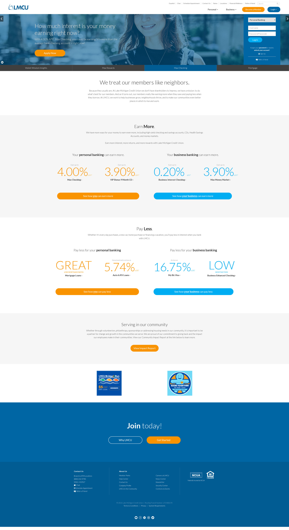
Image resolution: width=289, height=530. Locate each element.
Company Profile (125, 485)
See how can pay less (97, 291)
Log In (255, 40)
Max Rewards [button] (108, 68)
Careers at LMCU (162, 475)
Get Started (163, 440)
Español (172, 3)
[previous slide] (1, 19)
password (262, 48)
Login (273, 9)
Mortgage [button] (252, 68)
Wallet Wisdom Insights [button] (36, 68)
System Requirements (157, 506)
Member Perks (124, 475)
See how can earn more (98, 195)
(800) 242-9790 (80, 479)
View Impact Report (145, 348)
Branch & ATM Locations (83, 476)
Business (230, 9)
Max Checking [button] (180, 68)
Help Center (123, 479)
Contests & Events (163, 489)
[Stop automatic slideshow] (2, 62)
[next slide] (287, 19)
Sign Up (262, 54)
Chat (179, 3)
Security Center (162, 485)
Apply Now (50, 53)
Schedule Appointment (191, 3)
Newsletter (160, 482)
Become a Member (253, 9)
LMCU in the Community (128, 489)
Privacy (143, 506)
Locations (223, 3)
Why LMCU (125, 440)
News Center (161, 479)
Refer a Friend (250, 3)
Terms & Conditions (131, 506)
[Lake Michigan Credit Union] (19, 7)
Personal (212, 9)
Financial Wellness (236, 3)
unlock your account (261, 50)
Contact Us (206, 3)
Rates (215, 3)
